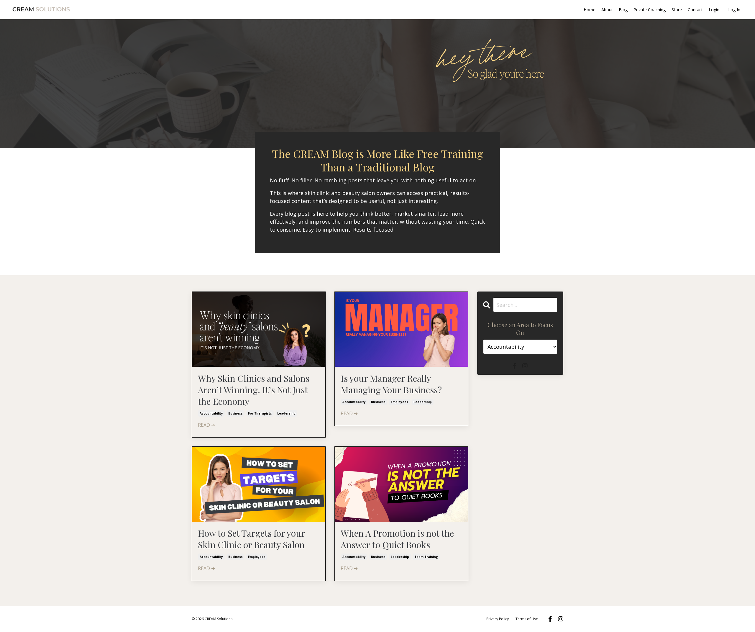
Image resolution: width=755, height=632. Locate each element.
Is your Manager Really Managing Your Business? (391, 384)
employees (399, 402)
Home (589, 9)
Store (677, 9)
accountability (211, 413)
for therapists (260, 413)
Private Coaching (649, 9)
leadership (286, 413)
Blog (623, 9)
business (235, 413)
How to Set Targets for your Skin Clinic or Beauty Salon (251, 539)
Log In (734, 9)
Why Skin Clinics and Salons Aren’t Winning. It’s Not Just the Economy (253, 390)
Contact (695, 9)
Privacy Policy (497, 618)
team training (426, 557)
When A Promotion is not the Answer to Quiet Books (397, 539)
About (607, 9)
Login (714, 9)
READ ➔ (206, 425)
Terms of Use (527, 618)
